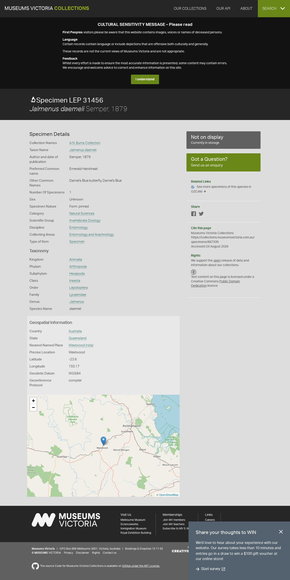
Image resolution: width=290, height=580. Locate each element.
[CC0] (193, 272)
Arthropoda (78, 266)
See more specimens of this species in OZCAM (221, 189)
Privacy (68, 552)
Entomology (78, 227)
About (246, 8)
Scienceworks (129, 524)
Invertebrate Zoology (84, 220)
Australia (75, 331)
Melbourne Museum (133, 520)
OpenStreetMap (169, 495)
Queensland (78, 338)
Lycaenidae (77, 294)
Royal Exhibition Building (136, 532)
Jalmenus (76, 301)
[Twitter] (201, 214)
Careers (210, 520)
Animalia (75, 259)
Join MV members (174, 520)
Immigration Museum (133, 528)
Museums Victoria (47, 8)
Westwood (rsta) (81, 345)
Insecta (74, 280)
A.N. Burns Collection (84, 143)
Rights (96, 552)
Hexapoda (77, 273)
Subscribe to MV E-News (178, 528)
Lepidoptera (78, 287)
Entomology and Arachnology (91, 234)
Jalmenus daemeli (83, 150)
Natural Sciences (81, 213)
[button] (274, 8)
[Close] (281, 532)
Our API (223, 8)
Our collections (190, 8)
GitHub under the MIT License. (141, 566)
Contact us (109, 552)
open (217, 260)
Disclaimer (82, 552)
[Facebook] (193, 214)
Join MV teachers (173, 524)
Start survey (210, 569)
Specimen (77, 241)
